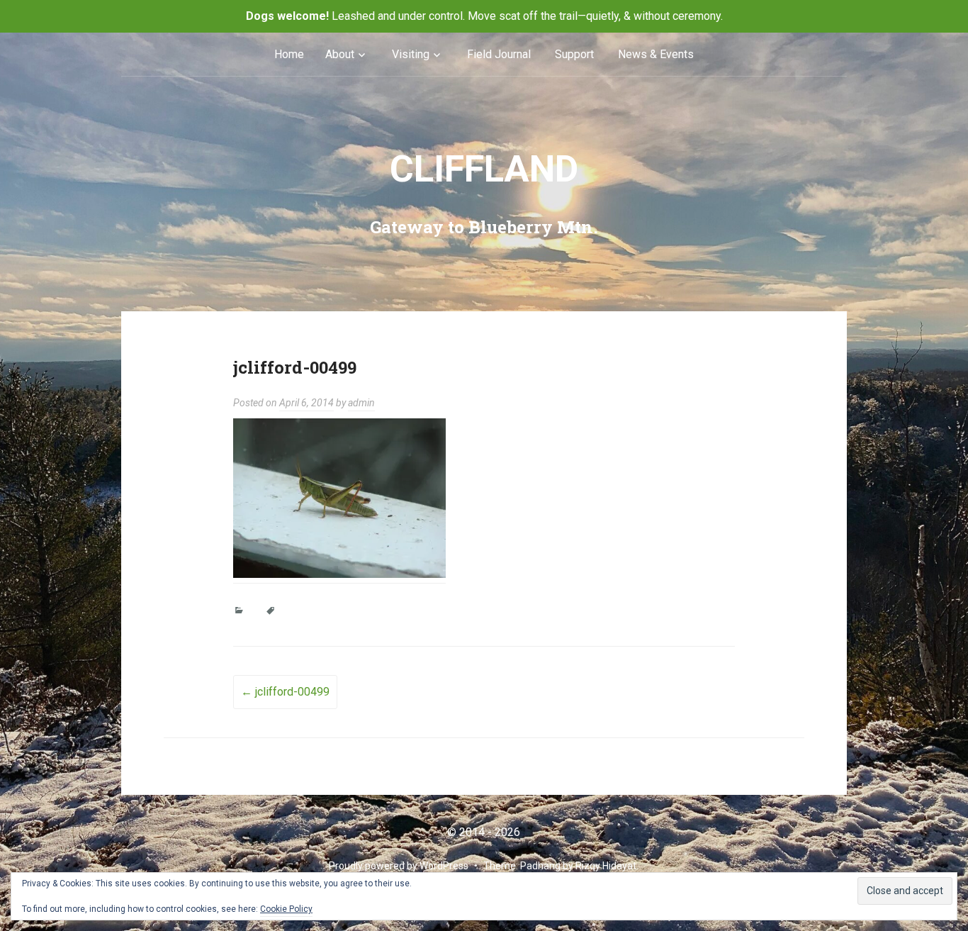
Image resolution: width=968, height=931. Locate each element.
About (339, 54)
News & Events (656, 54)
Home (289, 54)
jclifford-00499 (285, 691)
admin (361, 402)
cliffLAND (484, 169)
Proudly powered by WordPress (398, 865)
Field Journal (499, 54)
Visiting (410, 54)
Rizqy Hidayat (605, 865)
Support (574, 54)
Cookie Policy (286, 909)
